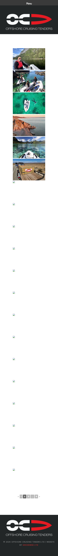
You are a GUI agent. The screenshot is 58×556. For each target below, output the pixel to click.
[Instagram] (29, 551)
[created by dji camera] (29, 324)
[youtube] (33, 551)
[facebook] (24, 551)
